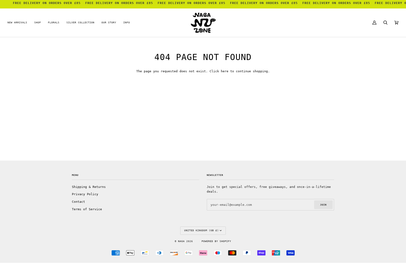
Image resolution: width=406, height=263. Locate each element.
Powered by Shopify (216, 241)
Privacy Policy (85, 194)
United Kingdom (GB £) (201, 230)
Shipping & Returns (89, 187)
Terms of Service (87, 209)
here (224, 71)
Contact (78, 201)
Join (323, 204)
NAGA (182, 241)
